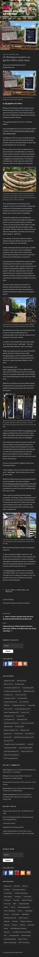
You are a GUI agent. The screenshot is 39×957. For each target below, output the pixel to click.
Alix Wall (8, 103)
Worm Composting (11, 755)
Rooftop (18, 734)
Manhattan (22, 719)
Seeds (8, 737)
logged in (14, 603)
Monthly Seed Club (11, 723)
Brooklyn (19, 684)
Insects (20, 716)
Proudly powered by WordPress (13, 952)
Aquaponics (9, 681)
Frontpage (21, 590)
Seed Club (29, 734)
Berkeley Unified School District (18, 484)
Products (19, 726)
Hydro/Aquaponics (22, 709)
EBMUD (7, 159)
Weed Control (27, 751)
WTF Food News (11, 758)
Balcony (8, 684)
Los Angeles (9, 719)
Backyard (21, 681)
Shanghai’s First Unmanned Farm (13, 827)
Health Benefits (18, 705)
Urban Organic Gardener (14, 12)
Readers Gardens (11, 730)
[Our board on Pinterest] (15, 663)
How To (8, 709)
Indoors (25, 712)
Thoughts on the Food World (14, 744)
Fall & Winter (28, 691)
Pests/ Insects (27, 723)
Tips (30, 744)
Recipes (8, 734)
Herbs (31, 705)
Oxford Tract (9, 356)
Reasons (24, 730)
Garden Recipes (10, 702)
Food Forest (10, 590)
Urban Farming (25, 748)
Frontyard (22, 698)
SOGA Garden (10, 570)
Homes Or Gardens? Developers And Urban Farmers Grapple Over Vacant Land (17, 797)
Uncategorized (10, 748)
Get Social (24, 702)
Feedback (8, 695)
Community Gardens (12, 688)
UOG (17, 54)
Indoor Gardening (11, 712)
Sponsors (8, 741)
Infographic (9, 716)
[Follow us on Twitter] (10, 663)
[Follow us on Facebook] (5, 663)
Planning (8, 726)
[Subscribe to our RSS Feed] (20, 663)
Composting (27, 688)
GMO (7, 705)
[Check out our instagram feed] (25, 663)
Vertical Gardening (11, 751)
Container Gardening (12, 691)
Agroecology (12, 369)
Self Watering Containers (24, 737)
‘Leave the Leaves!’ (9, 823)
